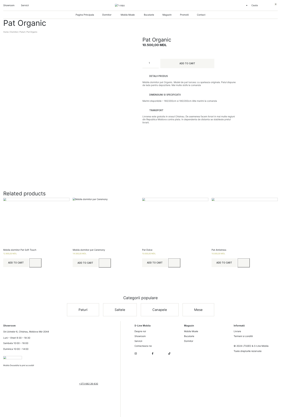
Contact (201, 14)
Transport (156, 110)
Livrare (237, 331)
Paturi (22, 32)
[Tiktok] (169, 353)
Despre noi (140, 331)
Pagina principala (85, 14)
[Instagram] (135, 353)
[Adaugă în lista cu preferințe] (35, 262)
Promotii (184, 14)
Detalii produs (158, 76)
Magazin (167, 14)
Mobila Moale (191, 331)
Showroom (140, 336)
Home (6, 32)
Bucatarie (149, 14)
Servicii (138, 341)
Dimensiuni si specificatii (165, 94)
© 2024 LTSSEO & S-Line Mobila (251, 345)
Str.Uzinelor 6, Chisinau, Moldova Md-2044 (26, 331)
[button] (189, 76)
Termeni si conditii (243, 336)
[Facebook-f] (152, 353)
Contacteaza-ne (143, 345)
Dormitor (14, 32)
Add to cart (187, 63)
